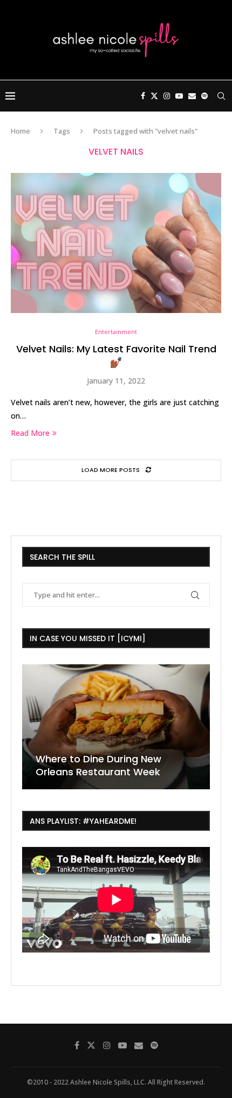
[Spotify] (204, 96)
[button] (32, 726)
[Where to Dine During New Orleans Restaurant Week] (116, 726)
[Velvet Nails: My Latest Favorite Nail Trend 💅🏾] (116, 243)
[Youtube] (179, 96)
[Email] (192, 96)
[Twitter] (154, 96)
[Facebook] (143, 96)
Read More (30, 433)
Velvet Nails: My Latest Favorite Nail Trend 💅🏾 (116, 355)
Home (20, 131)
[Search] (221, 96)
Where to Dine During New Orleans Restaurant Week (98, 765)
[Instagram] (166, 96)
